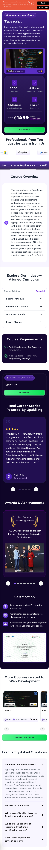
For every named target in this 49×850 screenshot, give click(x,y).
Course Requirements (23, 165)
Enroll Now (24, 129)
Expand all (40, 291)
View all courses (23, 737)
